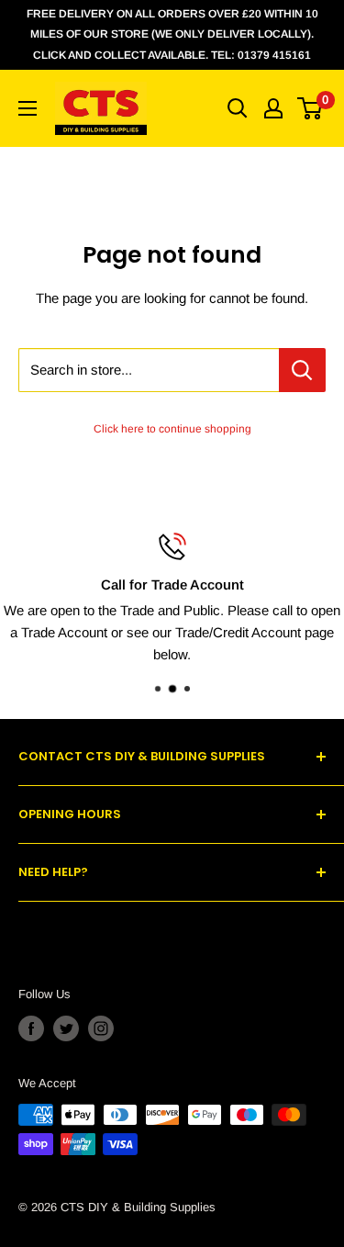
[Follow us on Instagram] (101, 1028)
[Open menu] (27, 108)
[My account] (273, 108)
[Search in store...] (302, 370)
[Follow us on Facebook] (31, 1028)
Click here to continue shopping (172, 428)
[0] (310, 108)
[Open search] (237, 108)
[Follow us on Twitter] (66, 1028)
